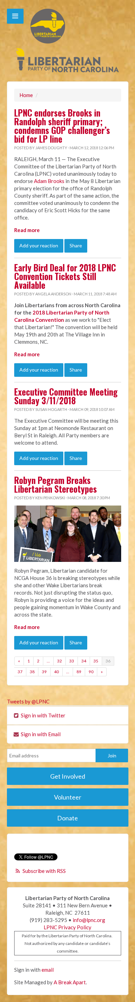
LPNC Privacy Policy (67, 927)
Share (76, 245)
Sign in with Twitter (42, 715)
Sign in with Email (40, 734)
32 (59, 660)
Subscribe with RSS (44, 871)
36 (108, 660)
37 (20, 671)
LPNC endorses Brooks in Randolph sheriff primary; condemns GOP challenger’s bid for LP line (62, 125)
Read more (27, 230)
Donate (67, 818)
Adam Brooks (48, 181)
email (48, 970)
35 (95, 660)
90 (91, 671)
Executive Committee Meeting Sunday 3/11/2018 (66, 396)
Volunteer (67, 797)
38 (32, 671)
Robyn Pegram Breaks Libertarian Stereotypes (55, 484)
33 (71, 660)
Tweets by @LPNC (28, 701)
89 (78, 671)
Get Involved (67, 776)
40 (56, 671)
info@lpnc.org (89, 920)
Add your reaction (38, 245)
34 (83, 660)
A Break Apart (70, 982)
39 (44, 671)
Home (26, 95)
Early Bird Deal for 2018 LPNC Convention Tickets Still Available (65, 276)
